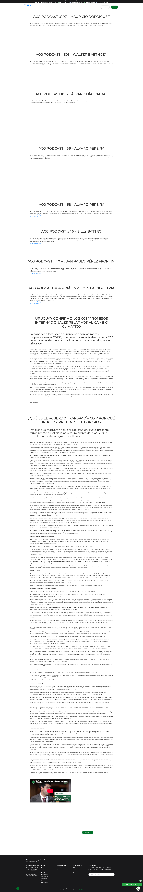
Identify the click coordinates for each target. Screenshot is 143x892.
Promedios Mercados (54, 7)
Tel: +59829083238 (31, 874)
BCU (74, 872)
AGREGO (81, 889)
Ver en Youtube (34, 216)
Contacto (91, 7)
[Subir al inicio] (17, 888)
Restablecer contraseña (44, 875)
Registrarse (105, 7)
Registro (43, 872)
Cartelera (74, 7)
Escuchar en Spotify (35, 215)
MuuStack (70, 889)
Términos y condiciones (44, 881)
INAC (74, 868)
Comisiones (60, 870)
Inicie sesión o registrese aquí (74, 843)
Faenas (63, 7)
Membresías (44, 7)
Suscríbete (87, 832)
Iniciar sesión (45, 870)
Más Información (83, 7)
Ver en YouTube (34, 303)
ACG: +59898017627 (31, 876)
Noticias (69, 7)
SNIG (74, 870)
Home (43, 868)
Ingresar (114, 7)
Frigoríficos (60, 868)
